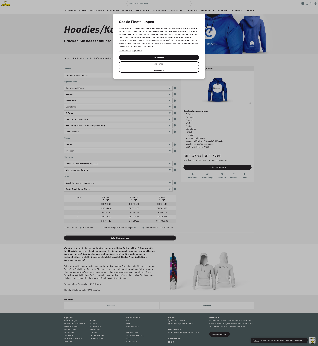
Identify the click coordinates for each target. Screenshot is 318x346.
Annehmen (159, 57)
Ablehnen (159, 64)
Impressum (137, 50)
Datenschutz (125, 50)
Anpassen (159, 70)
